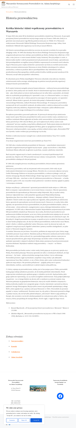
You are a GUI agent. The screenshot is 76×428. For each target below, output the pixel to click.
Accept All (36, 420)
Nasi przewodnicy (17, 341)
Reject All (24, 420)
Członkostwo (15, 352)
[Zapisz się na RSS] (6, 425)
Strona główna (9, 12)
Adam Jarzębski (16, 357)
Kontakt (14, 346)
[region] (24, 414)
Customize (12, 420)
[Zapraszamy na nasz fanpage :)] (9, 425)
